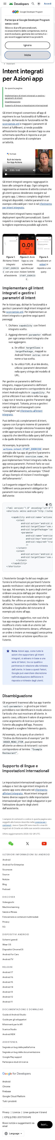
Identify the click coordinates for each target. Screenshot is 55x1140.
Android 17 (7, 972)
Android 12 (7, 996)
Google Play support (12, 1057)
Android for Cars (10, 954)
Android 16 (7, 977)
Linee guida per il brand (35, 1112)
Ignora (27, 45)
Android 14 (7, 987)
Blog (4, 884)
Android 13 (7, 991)
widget (42, 264)
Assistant (10, 63)
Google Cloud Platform (13, 1096)
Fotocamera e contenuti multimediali (20, 917)
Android (6, 859)
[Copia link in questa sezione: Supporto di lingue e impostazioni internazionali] (5, 776)
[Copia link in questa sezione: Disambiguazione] (35, 696)
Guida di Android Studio (14, 1014)
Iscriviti (45, 1124)
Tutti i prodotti (9, 1101)
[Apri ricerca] (33, 4)
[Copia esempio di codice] (50, 504)
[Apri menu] (5, 3)
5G (4, 926)
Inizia (27, 55)
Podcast (6, 889)
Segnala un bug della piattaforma (18, 1047)
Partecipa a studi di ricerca (15, 1062)
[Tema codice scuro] (47, 504)
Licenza (16, 1112)
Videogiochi (8, 902)
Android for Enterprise (13, 864)
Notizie (5, 879)
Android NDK (8, 1034)
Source (5, 874)
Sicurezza (7, 869)
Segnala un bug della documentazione (21, 1052)
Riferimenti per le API (12, 1024)
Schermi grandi (9, 939)
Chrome (6, 1086)
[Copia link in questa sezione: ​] (38, 281)
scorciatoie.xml (10, 124)
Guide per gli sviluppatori (14, 1019)
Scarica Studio (9, 1029)
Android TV (7, 959)
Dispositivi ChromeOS (12, 949)
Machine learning (10, 907)
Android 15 (7, 982)
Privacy (5, 921)
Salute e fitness (9, 912)
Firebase (6, 1091)
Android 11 (7, 1001)
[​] (29, 92)
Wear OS (6, 944)
